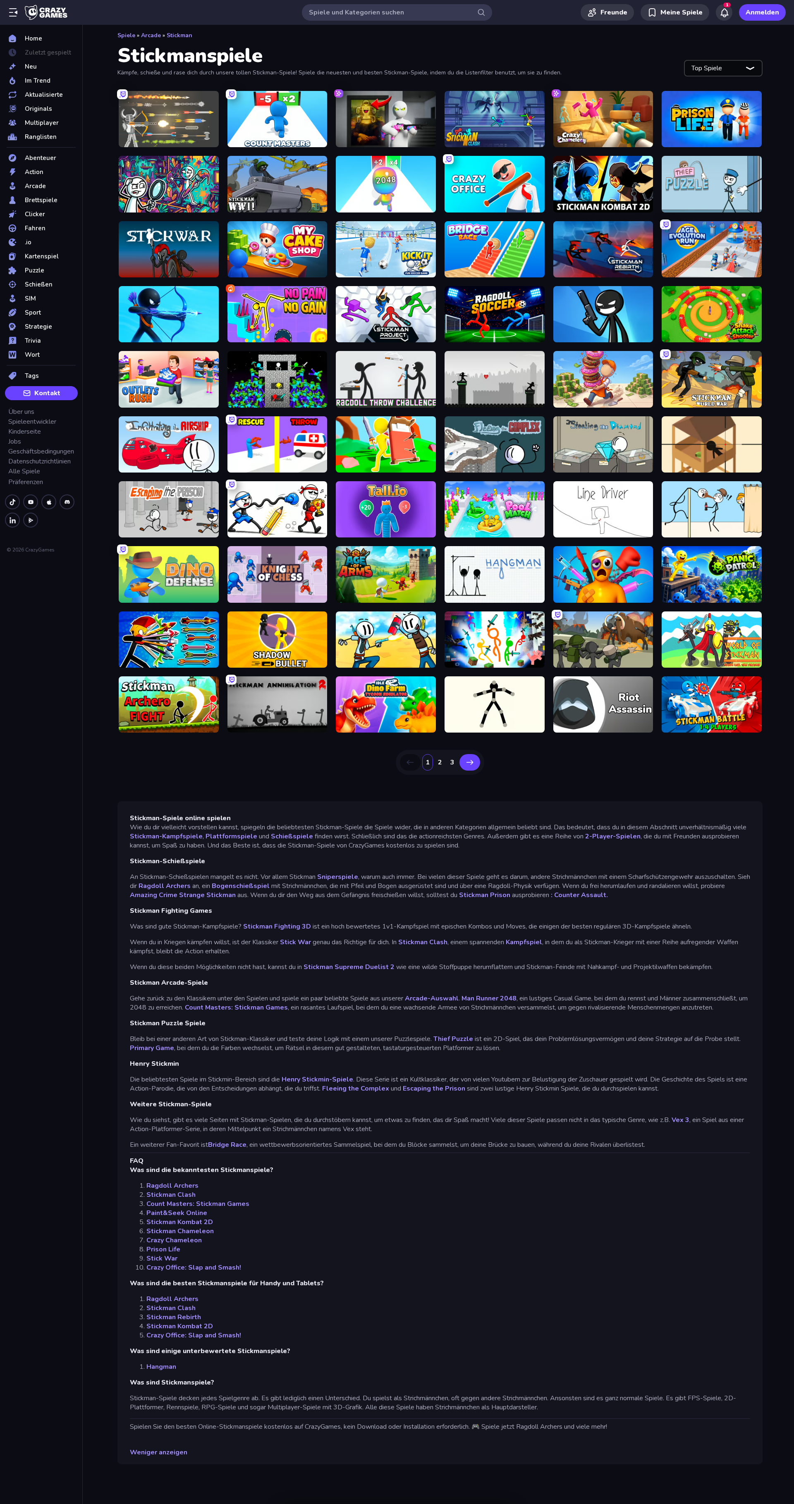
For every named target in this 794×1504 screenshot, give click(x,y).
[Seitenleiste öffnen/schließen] (13, 12)
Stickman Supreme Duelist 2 (349, 967)
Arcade (151, 35)
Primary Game (152, 1048)
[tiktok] (12, 501)
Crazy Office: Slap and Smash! (193, 1267)
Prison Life (163, 1249)
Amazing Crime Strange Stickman (183, 895)
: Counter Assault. (579, 895)
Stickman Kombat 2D (179, 1222)
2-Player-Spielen (613, 836)
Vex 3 (680, 1119)
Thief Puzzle (453, 1038)
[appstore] (48, 501)
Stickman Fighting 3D (277, 926)
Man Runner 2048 (489, 998)
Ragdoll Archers (165, 885)
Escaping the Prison (434, 1088)
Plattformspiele (231, 836)
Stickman (179, 35)
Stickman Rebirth (173, 1317)
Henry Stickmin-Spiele (317, 1079)
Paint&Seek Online (176, 1213)
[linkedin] (12, 520)
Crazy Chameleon (174, 1240)
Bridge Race (227, 1144)
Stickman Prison (484, 895)
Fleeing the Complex (355, 1088)
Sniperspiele (337, 876)
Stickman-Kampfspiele (166, 836)
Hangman (161, 1366)
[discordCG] (67, 501)
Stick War (295, 942)
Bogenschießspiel (241, 885)
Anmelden (762, 12)
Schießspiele (292, 836)
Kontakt (47, 393)
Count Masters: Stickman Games (236, 1007)
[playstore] (30, 520)
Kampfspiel (524, 942)
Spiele (126, 35)
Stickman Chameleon (180, 1231)
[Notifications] (724, 12)
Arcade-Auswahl (432, 998)
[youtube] (30, 501)
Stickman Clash (422, 942)
